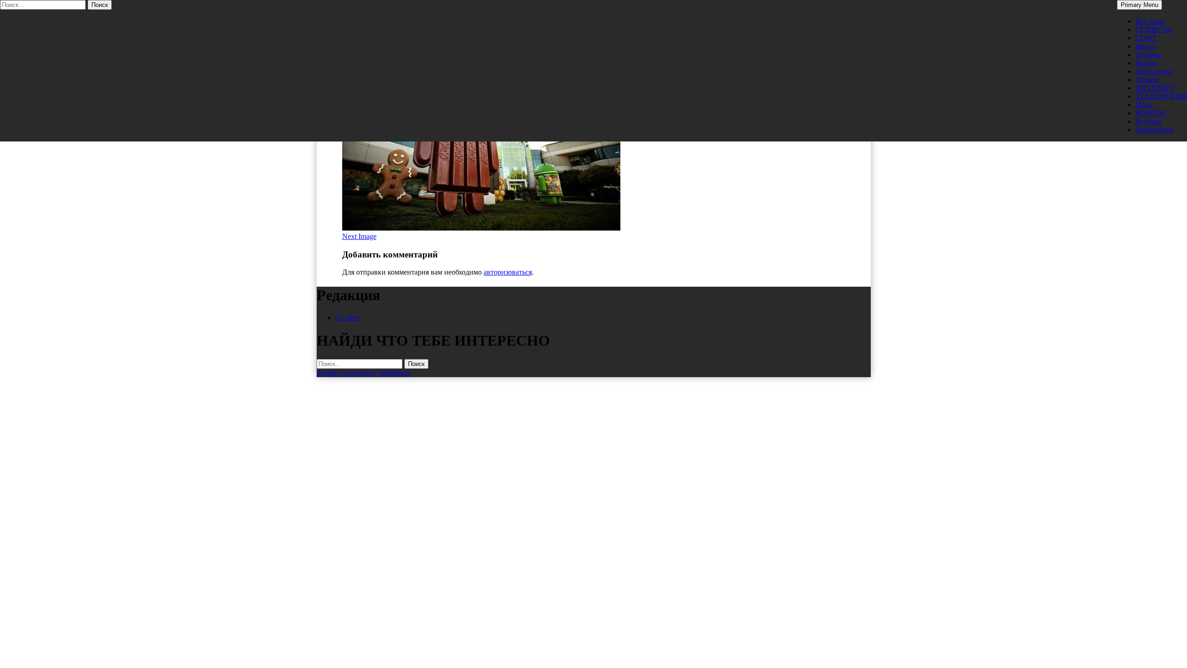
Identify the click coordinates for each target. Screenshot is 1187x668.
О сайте (347, 317)
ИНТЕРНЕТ (1155, 88)
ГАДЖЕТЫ (1154, 29)
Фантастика (1154, 130)
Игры (1144, 105)
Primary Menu (1139, 4)
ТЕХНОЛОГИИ (1161, 96)
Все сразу (1151, 21)
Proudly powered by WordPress (363, 373)
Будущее (1149, 121)
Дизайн (1147, 80)
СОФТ (1146, 38)
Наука (1145, 46)
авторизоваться (508, 272)
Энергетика (1154, 71)
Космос (1147, 63)
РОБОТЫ (1151, 113)
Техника (1149, 54)
